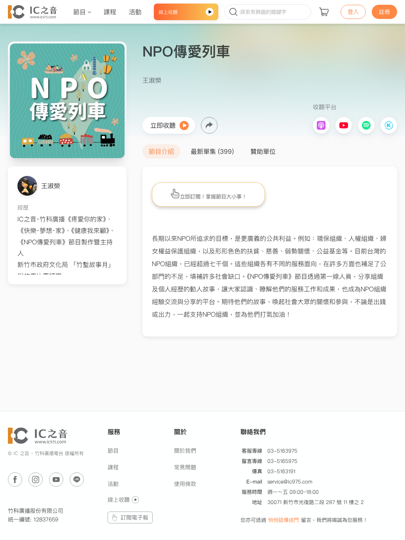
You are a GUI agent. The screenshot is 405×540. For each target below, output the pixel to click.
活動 (113, 484)
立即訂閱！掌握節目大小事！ (213, 196)
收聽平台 (325, 107)
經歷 (22, 207)
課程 (113, 467)
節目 (113, 451)
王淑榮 (50, 185)
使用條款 (185, 484)
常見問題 (185, 467)
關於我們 (185, 451)
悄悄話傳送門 (283, 519)
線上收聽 (119, 500)
